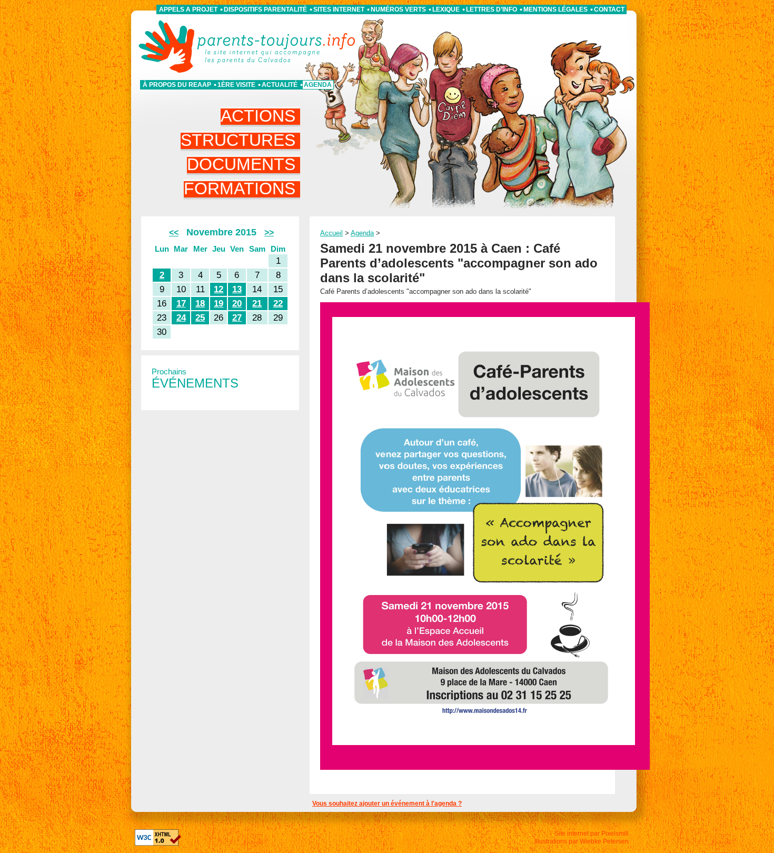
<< (173, 232)
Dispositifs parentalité (265, 9)
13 (237, 289)
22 (278, 304)
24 (181, 318)
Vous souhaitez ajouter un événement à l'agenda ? (387, 803)
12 (218, 289)
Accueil (331, 233)
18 (200, 304)
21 (257, 304)
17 (181, 304)
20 (237, 304)
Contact (609, 9)
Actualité (279, 84)
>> (269, 232)
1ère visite (236, 84)
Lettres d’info (491, 9)
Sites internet (338, 9)
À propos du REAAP (177, 84)
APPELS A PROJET (188, 9)
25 (200, 318)
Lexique (446, 9)
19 (218, 304)
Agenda (318, 84)
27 (237, 318)
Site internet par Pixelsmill (591, 833)
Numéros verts (398, 9)
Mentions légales (555, 9)
